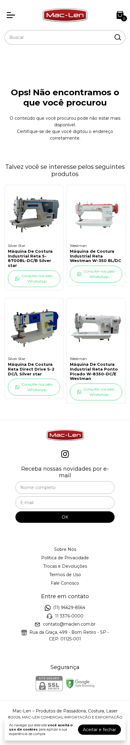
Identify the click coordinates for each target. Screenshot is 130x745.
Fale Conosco (65, 583)
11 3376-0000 (69, 616)
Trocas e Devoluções (65, 566)
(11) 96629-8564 (69, 607)
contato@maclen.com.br (69, 624)
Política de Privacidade (65, 557)
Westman (78, 245)
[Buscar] (117, 37)
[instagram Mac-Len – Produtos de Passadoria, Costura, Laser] (65, 454)
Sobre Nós (65, 549)
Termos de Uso (65, 574)
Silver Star (16, 245)
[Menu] (12, 15)
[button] (34, 278)
